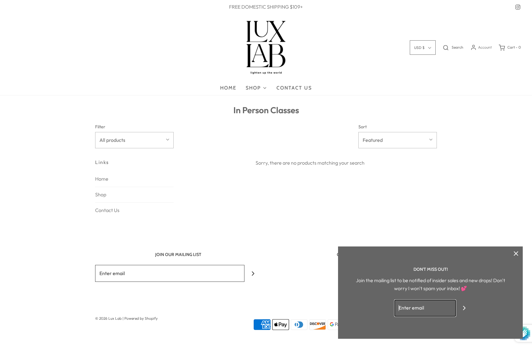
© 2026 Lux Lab (109, 318)
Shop (100, 194)
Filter (100, 127)
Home (228, 88)
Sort (362, 127)
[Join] (252, 273)
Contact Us (294, 88)
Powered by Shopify (141, 318)
